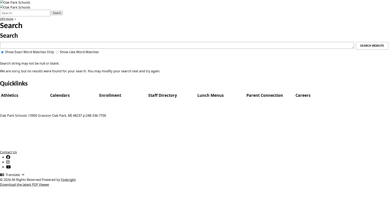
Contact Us (8, 152)
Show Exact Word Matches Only (29, 52)
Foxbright (68, 179)
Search (57, 12)
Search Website (372, 45)
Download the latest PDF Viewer (24, 184)
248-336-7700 (96, 115)
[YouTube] (8, 167)
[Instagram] (8, 162)
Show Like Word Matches (79, 52)
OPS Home (6, 19)
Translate (13, 175)
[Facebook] (8, 157)
